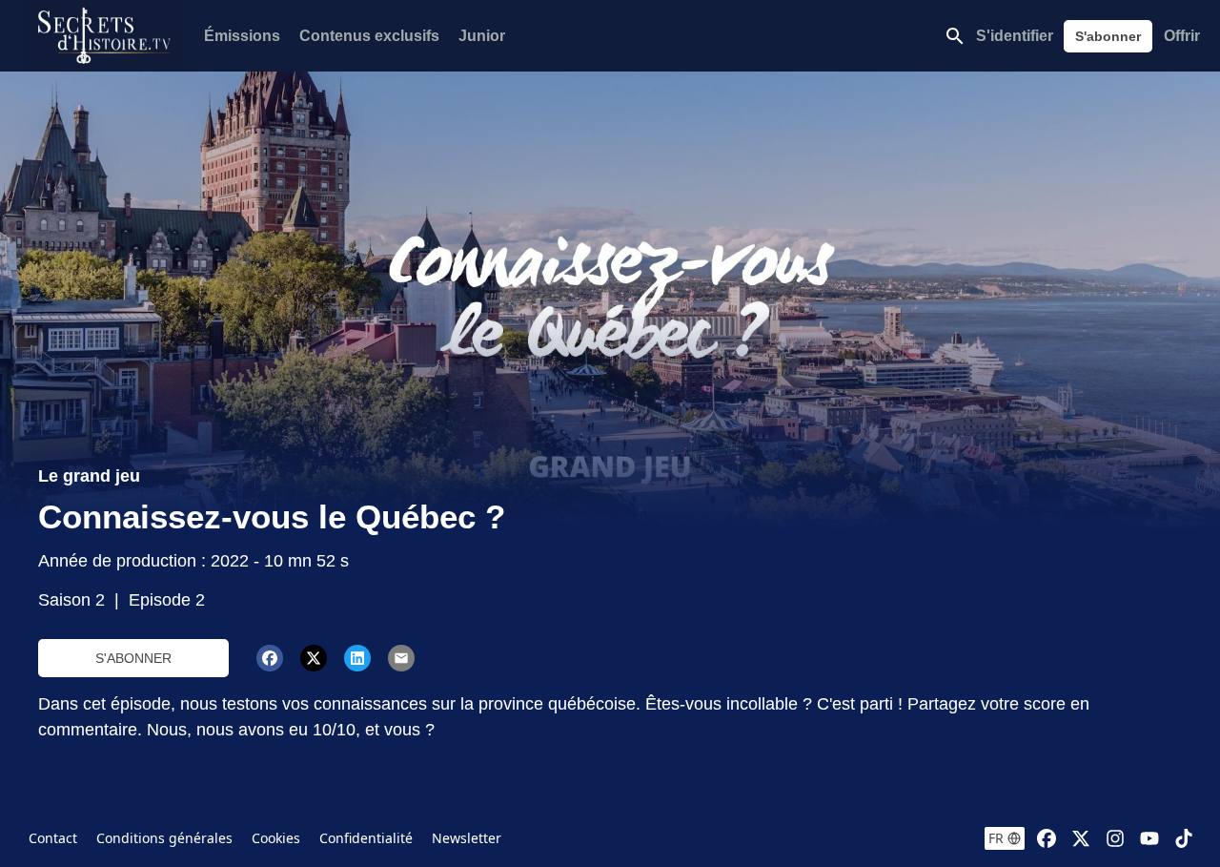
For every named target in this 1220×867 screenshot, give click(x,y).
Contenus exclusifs (369, 36)
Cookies (276, 838)
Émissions (242, 36)
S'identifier (1014, 36)
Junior (481, 36)
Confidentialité (366, 838)
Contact (53, 838)
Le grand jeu (89, 475)
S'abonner (1108, 36)
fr (996, 838)
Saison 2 (71, 599)
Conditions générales (164, 838)
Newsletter (466, 838)
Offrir (1182, 36)
